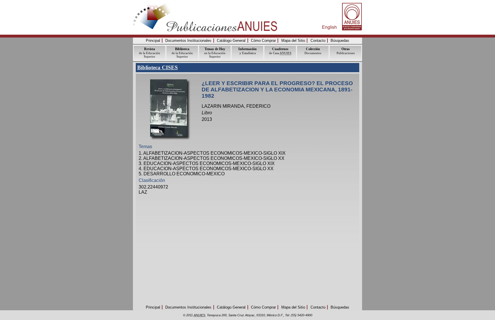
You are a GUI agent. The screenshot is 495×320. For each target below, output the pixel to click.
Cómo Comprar (263, 40)
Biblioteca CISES (157, 67)
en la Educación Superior (214, 52)
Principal (153, 40)
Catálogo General (231, 40)
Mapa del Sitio (293, 40)
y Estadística (247, 51)
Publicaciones (346, 51)
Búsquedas (340, 40)
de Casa (280, 51)
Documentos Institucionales (188, 40)
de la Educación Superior (149, 52)
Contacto (318, 40)
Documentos (313, 51)
